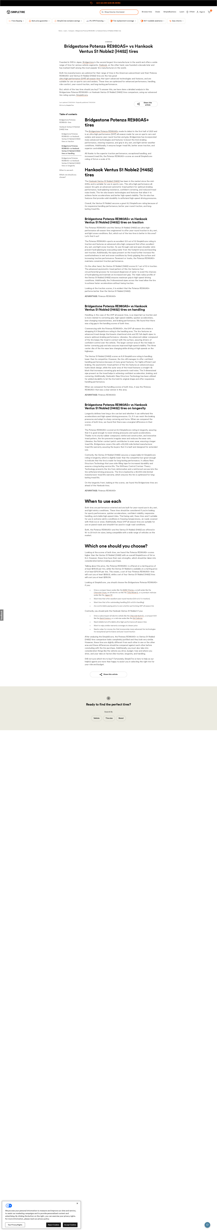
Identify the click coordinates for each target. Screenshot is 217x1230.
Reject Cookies (53, 1225)
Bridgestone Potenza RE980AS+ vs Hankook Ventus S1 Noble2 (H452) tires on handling (71, 149)
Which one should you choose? (67, 176)
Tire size (109, 718)
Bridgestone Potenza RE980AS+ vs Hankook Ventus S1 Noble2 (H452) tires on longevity (71, 162)
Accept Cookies (70, 1225)
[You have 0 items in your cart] (208, 12)
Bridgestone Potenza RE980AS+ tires (67, 121)
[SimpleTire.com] (16, 12)
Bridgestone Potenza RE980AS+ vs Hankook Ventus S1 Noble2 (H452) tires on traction (71, 137)
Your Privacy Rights (15, 1225)
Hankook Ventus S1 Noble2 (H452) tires (69, 128)
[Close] (77, 1203)
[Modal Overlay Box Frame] (108, 3)
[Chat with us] (207, 1225)
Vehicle (96, 718)
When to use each (66, 170)
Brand (121, 718)
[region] (41, 1215)
